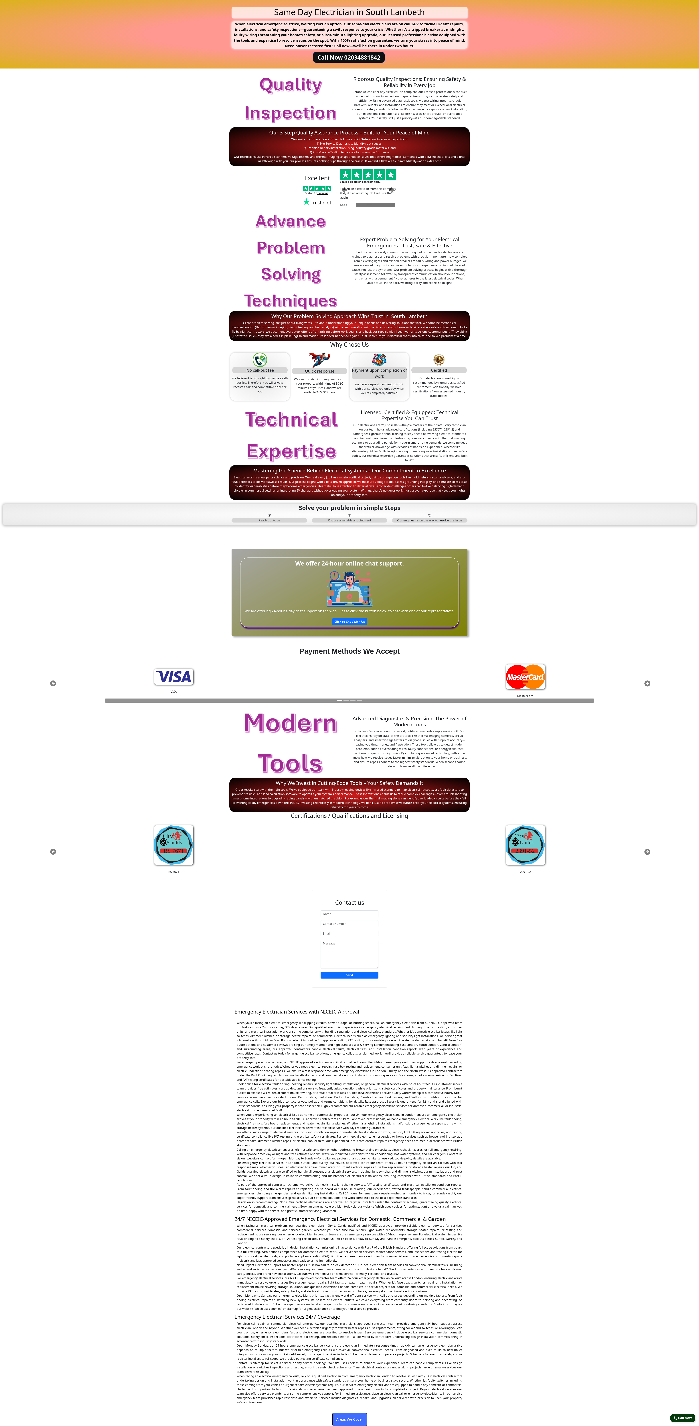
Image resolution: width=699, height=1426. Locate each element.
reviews (322, 193)
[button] (344, 189)
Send (349, 975)
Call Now (684, 1418)
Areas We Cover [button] (349, 1419)
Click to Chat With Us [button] (349, 621)
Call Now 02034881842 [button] (348, 57)
